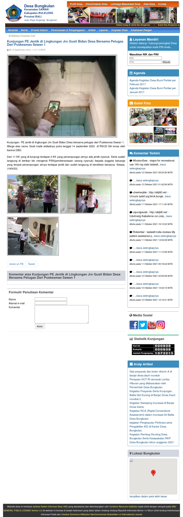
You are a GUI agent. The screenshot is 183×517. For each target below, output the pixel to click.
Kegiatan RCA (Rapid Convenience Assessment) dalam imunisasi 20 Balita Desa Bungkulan (152, 414)
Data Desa (149, 4)
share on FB (16, 264)
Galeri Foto (142, 103)
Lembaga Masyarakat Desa (125, 4)
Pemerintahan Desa (96, 4)
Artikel (92, 30)
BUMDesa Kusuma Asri (21, 35)
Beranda (13, 30)
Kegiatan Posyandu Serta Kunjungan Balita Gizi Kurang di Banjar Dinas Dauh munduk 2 (152, 395)
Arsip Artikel (143, 364)
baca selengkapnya (148, 180)
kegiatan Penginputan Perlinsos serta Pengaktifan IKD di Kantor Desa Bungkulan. (151, 426)
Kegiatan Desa (120, 30)
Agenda (139, 73)
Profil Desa (76, 4)
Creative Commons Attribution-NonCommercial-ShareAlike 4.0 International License (101, 514)
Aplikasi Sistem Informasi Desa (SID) (50, 506)
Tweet (31, 264)
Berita (24, 30)
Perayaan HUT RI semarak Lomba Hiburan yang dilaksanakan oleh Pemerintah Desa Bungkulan (149, 383)
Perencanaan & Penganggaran (68, 30)
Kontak (162, 4)
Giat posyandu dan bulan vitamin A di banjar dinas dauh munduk (151, 373)
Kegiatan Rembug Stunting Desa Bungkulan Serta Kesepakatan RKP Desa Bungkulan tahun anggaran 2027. (152, 438)
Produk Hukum (39, 30)
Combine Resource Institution (123, 506)
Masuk (166, 62)
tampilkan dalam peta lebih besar (148, 496)
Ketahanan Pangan (141, 30)
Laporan (103, 30)
